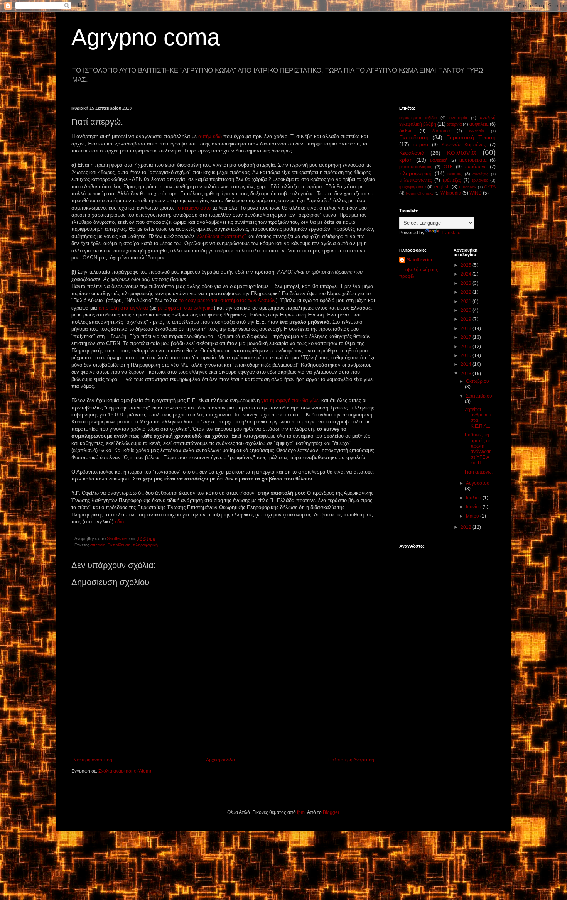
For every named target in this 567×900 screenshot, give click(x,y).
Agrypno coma (145, 37)
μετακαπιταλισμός (415, 166)
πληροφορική (145, 545)
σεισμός (454, 173)
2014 (466, 364)
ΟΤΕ (448, 166)
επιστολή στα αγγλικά (123, 308)
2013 (466, 373)
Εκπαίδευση (119, 545)
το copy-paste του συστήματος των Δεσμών (227, 300)
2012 (466, 527)
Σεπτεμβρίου (479, 396)
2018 (466, 328)
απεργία (97, 545)
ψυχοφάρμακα (412, 186)
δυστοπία (441, 131)
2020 (466, 310)
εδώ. (120, 521)
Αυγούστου (477, 483)
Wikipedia (450, 193)
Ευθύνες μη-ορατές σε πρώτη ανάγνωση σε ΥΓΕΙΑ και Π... (478, 448)
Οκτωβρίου (477, 381)
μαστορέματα (473, 160)
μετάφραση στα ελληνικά (186, 308)
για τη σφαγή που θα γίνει (291, 400)
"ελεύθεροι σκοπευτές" (222, 236)
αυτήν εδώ (210, 136)
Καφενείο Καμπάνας (464, 144)
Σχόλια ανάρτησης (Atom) (124, 771)
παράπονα (476, 166)
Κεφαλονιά (411, 153)
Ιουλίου (474, 498)
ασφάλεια (479, 124)
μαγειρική (438, 160)
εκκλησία (476, 131)
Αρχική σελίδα (220, 760)
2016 (466, 346)
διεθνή (406, 131)
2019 (466, 319)
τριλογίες (480, 180)
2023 (466, 283)
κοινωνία (461, 152)
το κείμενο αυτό (194, 208)
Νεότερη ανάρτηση (92, 760)
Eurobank (467, 187)
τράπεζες (451, 180)
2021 (466, 301)
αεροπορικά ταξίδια (418, 117)
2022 (466, 292)
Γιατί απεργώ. (479, 472)
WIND (475, 193)
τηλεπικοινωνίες (415, 180)
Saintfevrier (420, 259)
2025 (466, 265)
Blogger (331, 812)
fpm (301, 812)
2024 (466, 274)
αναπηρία (458, 117)
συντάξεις (480, 174)
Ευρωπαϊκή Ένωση (471, 137)
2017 (466, 337)
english (442, 186)
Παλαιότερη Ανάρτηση (351, 760)
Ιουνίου (474, 506)
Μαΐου (473, 516)
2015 (466, 355)
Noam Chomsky (420, 193)
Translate (451, 232)
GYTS (490, 186)
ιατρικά (420, 144)
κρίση (406, 160)
